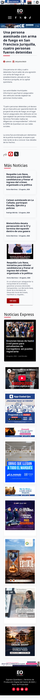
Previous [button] (2, 2)
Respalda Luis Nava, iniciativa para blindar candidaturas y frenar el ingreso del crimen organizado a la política (19, 179)
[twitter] (20, 18)
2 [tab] (21, 620)
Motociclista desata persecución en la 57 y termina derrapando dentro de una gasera (18, 227)
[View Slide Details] (20, 641)
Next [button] (37, 2)
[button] (6, 340)
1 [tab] (18, 620)
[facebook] (16, 18)
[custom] (25, 18)
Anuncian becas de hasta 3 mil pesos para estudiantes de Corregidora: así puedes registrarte (18, 346)
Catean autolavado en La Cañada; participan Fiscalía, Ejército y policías (20, 204)
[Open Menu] (10, 17)
